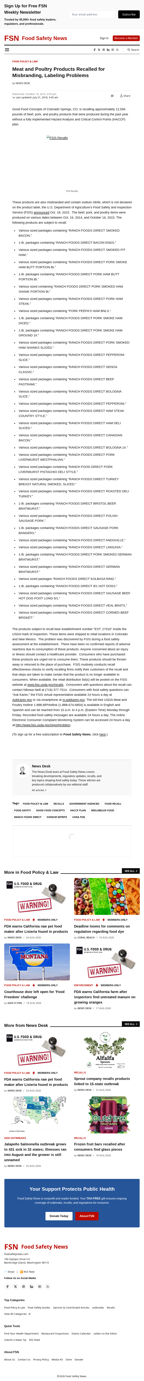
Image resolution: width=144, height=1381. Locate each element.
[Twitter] (99, 49)
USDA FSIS (78, 817)
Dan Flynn (15, 1003)
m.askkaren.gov (74, 700)
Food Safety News (76, 1376)
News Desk (23, 83)
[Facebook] (94, 49)
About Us (9, 1359)
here (102, 734)
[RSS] (117, 49)
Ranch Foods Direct (27, 817)
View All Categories (15, 1314)
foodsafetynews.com (16, 1254)
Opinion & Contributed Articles (71, 1307)
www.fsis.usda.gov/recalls (45, 684)
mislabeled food (102, 810)
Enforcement (83, 985)
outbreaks (98, 1307)
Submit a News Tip (15, 1339)
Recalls (59, 803)
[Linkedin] (108, 49)
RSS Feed (34, 1339)
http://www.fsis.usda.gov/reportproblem (43, 725)
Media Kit (57, 1359)
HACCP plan (78, 810)
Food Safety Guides (39, 1307)
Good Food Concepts (50, 810)
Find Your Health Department (21, 1333)
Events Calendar (81, 1333)
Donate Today (59, 1216)
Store (69, 1359)
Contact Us (24, 1359)
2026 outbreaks (15, 1138)
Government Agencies (84, 803)
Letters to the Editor (105, 1333)
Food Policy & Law (25, 61)
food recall (113, 803)
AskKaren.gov (22, 700)
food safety (22, 810)
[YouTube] (112, 49)
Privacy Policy (41, 1359)
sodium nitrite (57, 817)
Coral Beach (86, 937)
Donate (79, 1359)
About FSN (87, 1216)
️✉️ (9, 1271)
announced (41, 212)
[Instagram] (103, 49)
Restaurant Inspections (55, 1333)
